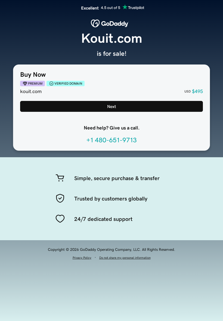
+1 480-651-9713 (111, 140)
